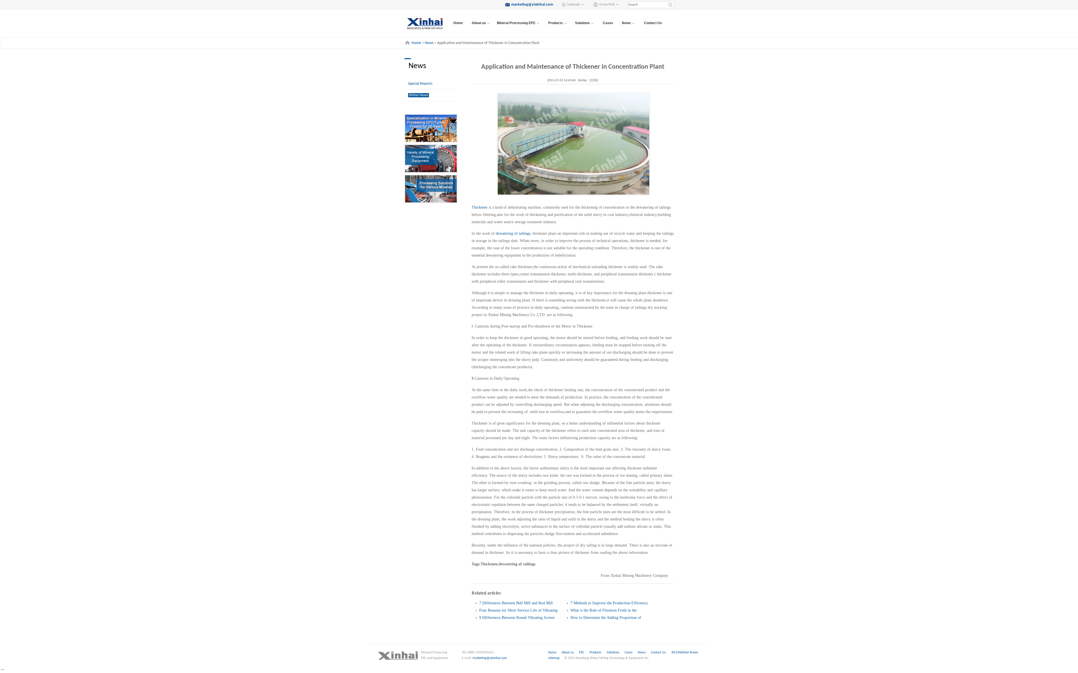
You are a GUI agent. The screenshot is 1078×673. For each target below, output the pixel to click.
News (429, 43)
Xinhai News (418, 95)
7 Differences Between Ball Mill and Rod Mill (516, 603)
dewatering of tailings (513, 233)
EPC (582, 652)
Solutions (613, 652)
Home (458, 23)
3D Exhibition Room (684, 652)
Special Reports (420, 84)
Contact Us (653, 23)
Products (596, 652)
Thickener (480, 207)
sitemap (553, 658)
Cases (608, 23)
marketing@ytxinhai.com (489, 658)
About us (568, 652)
